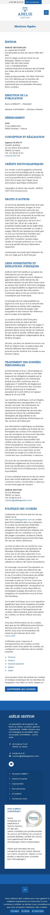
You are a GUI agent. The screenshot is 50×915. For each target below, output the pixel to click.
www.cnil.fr (10, 636)
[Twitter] (11, 764)
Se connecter (32, 2)
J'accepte (15, 911)
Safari (10, 670)
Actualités (16, 794)
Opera (11, 667)
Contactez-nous (19, 799)
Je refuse (25, 911)
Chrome (11, 657)
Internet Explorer (16, 664)
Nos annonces (18, 789)
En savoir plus (37, 911)
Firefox (11, 660)
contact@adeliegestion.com (18, 500)
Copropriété (17, 784)
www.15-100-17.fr (12, 156)
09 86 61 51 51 (17, 2)
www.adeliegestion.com (20, 519)
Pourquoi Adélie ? (20, 774)
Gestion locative (19, 779)
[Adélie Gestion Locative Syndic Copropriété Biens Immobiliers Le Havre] (25, 12)
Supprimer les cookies (21, 689)
